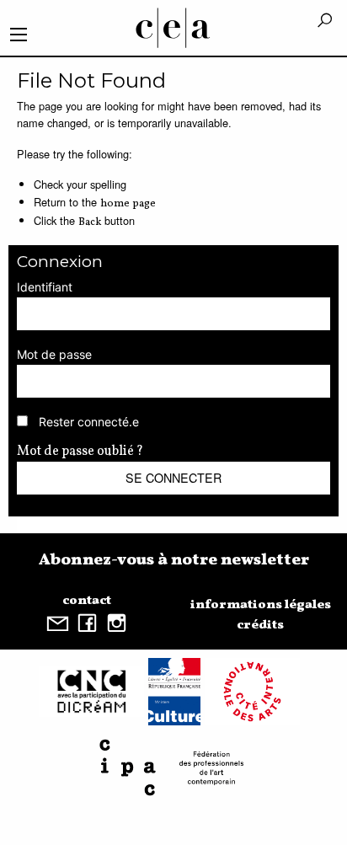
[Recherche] (324, 21)
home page (128, 203)
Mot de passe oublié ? (80, 451)
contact (86, 600)
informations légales (260, 605)
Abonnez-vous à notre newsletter (174, 560)
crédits (260, 625)
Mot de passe (54, 354)
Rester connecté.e (89, 421)
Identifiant (44, 287)
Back (89, 222)
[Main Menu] (18, 34)
